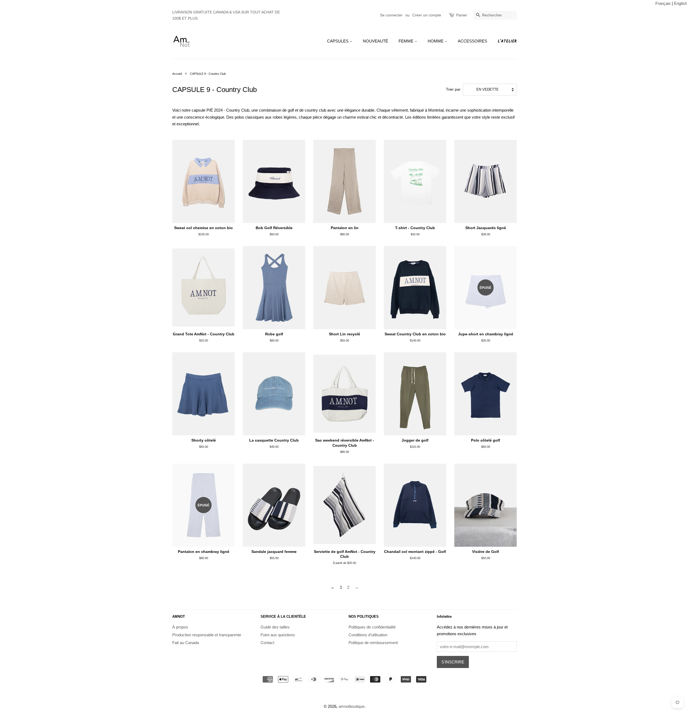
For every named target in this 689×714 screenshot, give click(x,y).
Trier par (453, 89)
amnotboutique (351, 706)
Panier (461, 15)
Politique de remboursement (373, 642)
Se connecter (391, 15)
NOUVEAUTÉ (375, 41)
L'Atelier (507, 41)
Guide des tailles (275, 627)
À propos (180, 627)
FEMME (406, 41)
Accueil (177, 73)
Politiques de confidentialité (372, 627)
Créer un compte (426, 15)
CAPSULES (338, 41)
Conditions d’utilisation (368, 635)
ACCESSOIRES (472, 41)
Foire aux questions (278, 635)
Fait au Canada (185, 642)
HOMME (436, 41)
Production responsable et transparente (206, 635)
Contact (267, 642)
